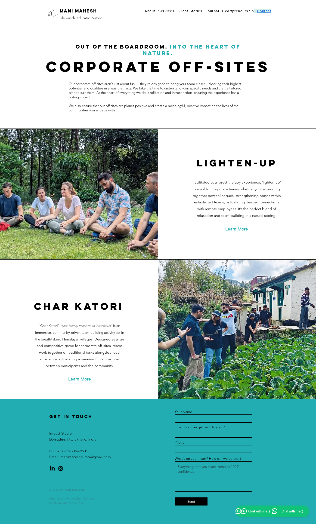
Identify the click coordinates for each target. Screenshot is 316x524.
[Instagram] (61, 469)
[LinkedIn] (52, 469)
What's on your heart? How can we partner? (208, 458)
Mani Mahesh (78, 11)
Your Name (183, 412)
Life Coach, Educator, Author (81, 18)
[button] (210, 11)
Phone (179, 442)
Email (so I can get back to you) (199, 427)
